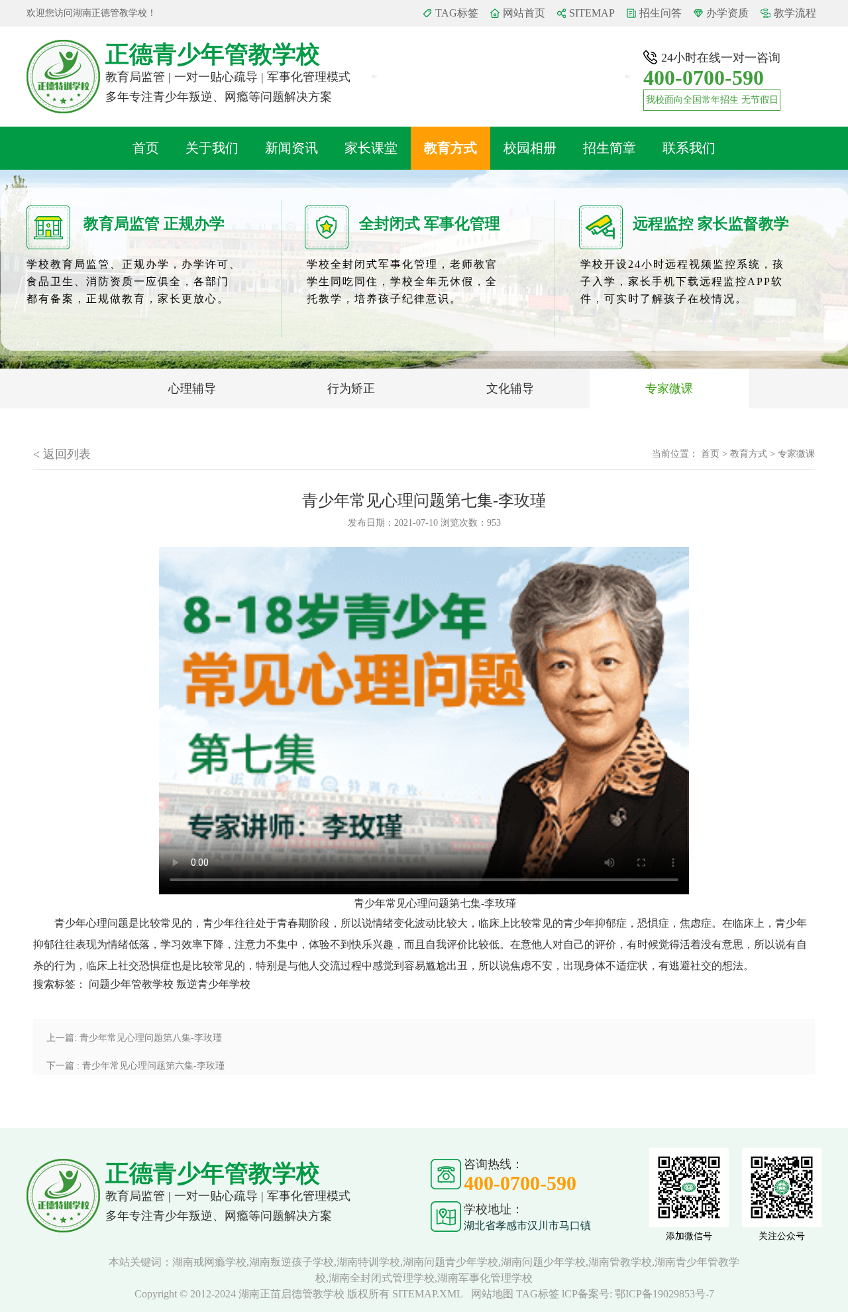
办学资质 (727, 13)
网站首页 (524, 13)
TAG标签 (456, 13)
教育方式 (450, 148)
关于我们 (212, 148)
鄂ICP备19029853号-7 (664, 1293)
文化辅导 (510, 388)
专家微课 (669, 388)
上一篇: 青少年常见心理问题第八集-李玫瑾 (134, 1038)
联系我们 (689, 148)
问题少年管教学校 (131, 984)
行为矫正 (351, 388)
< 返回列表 (62, 454)
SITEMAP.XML (427, 1293)
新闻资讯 (291, 148)
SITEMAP (592, 13)
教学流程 (795, 13)
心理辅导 (192, 388)
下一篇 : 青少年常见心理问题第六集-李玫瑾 (135, 1066)
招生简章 (609, 148)
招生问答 (660, 13)
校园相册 (530, 148)
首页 (145, 148)
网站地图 (492, 1293)
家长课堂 (371, 148)
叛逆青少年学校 (213, 984)
